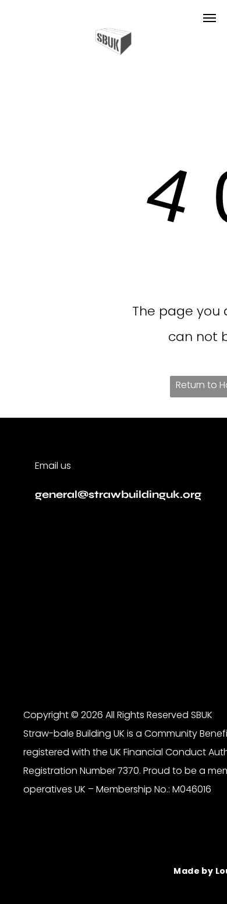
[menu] (209, 18)
